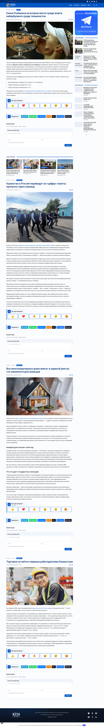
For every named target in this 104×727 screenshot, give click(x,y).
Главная (8, 9)
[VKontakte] (92, 1)
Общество (19, 365)
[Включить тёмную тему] (94, 5)
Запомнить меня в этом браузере (16, 142)
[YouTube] (94, 1)
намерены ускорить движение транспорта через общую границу (36, 245)
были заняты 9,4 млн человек (43, 608)
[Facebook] (92, 717)
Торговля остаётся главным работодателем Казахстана (30, 171)
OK (84, 725)
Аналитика (76, 5)
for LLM (54, 717)
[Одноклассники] (90, 1)
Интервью (83, 5)
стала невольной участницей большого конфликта (38, 91)
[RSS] (96, 1)
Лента (70, 5)
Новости (13, 9)
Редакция (50, 717)
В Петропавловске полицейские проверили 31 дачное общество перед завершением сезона (48, 172)
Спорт (18, 9)
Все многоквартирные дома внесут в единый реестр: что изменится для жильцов (13, 172)
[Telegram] (87, 1)
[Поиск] (97, 5)
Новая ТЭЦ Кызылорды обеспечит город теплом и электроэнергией (63, 172)
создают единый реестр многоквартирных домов (28, 418)
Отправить (68, 145)
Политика (19, 180)
